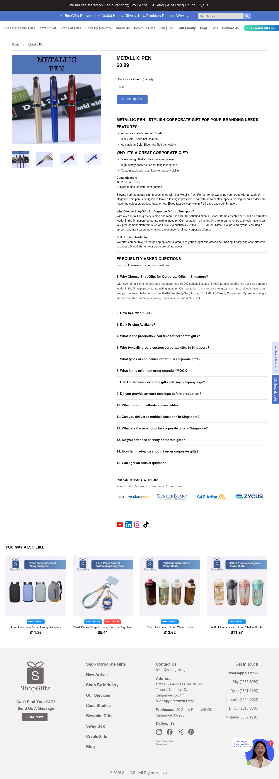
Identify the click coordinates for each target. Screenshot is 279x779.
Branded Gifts (70, 28)
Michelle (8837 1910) (242, 717)
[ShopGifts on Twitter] (180, 732)
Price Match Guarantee (275, 358)
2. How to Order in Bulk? (135, 313)
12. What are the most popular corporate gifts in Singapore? (162, 428)
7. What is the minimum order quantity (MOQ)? (152, 370)
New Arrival (47, 28)
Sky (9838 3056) (245, 682)
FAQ (214, 28)
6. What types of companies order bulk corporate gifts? (158, 359)
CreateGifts (96, 736)
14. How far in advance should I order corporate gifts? (158, 451)
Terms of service (162, 744)
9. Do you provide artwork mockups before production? (159, 393)
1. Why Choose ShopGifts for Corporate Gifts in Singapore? (162, 276)
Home (15, 44)
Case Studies (98, 705)
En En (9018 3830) (243, 708)
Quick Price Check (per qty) (136, 79)
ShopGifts (129, 773)
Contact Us (230, 28)
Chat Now (34, 717)
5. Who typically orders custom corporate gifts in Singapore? (163, 347)
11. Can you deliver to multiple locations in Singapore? (158, 417)
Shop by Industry (98, 28)
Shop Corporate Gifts (19, 28)
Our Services (98, 695)
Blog (203, 28)
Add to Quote (132, 99)
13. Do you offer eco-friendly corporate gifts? (151, 440)
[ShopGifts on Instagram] (159, 732)
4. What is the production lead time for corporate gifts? (158, 336)
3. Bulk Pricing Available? (136, 324)
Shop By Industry (102, 685)
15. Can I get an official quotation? (142, 463)
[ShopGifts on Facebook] (170, 732)
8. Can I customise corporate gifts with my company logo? (161, 382)
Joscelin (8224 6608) (242, 700)
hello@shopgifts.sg (170, 670)
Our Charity (187, 28)
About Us (123, 28)
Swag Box (167, 28)
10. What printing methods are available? (148, 405)
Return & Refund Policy (164, 741)
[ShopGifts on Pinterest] (191, 732)
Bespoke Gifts (144, 28)
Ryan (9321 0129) (244, 691)
